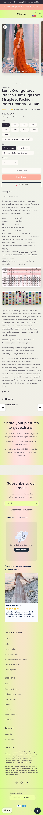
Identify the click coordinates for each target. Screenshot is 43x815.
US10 (15, 130)
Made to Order (11, 715)
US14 (34, 130)
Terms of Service (12, 664)
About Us (8, 734)
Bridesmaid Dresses (13, 694)
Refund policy (10, 669)
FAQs (7, 644)
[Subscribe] (35, 503)
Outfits (8, 709)
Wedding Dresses (12, 689)
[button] (2, 13)
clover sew (18, 810)
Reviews (8, 720)
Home (7, 684)
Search (8, 639)
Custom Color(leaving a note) (18, 153)
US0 (5, 125)
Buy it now (21, 177)
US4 (23, 125)
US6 (32, 125)
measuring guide (21, 213)
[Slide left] (16, 83)
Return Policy (10, 649)
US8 (5, 130)
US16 (6, 134)
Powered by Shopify (26, 810)
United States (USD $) (20, 798)
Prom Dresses (10, 699)
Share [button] (6, 392)
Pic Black (24, 148)
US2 (14, 125)
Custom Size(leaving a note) (17, 139)
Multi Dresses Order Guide (16, 659)
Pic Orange (9, 148)
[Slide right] (26, 83)
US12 (24, 130)
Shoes (7, 704)
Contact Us (9, 739)
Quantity (5, 158)
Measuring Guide (12, 654)
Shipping (5, 117)
